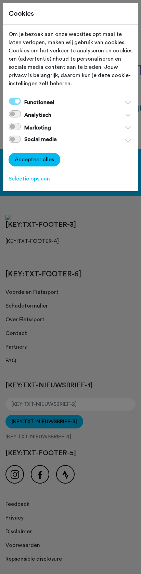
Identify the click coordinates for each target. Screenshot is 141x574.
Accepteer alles (34, 159)
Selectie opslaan (29, 179)
